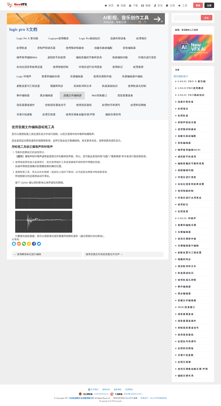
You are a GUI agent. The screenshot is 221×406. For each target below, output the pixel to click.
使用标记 (117, 67)
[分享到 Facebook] (34, 243)
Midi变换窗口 (99, 95)
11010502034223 (101, 394)
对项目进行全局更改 (90, 67)
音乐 (160, 5)
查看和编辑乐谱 (51, 76)
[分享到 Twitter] (39, 243)
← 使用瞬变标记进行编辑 (27, 254)
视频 (148, 5)
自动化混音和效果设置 (29, 67)
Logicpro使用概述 (59, 38)
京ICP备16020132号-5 (133, 394)
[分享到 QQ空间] (29, 243)
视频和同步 (56, 86)
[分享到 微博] (19, 243)
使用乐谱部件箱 (102, 76)
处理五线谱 (48, 114)
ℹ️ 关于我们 (93, 389)
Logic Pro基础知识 (89, 38)
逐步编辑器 (46, 95)
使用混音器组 (84, 105)
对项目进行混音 (147, 57)
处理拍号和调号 (111, 105)
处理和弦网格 (138, 105)
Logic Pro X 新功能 (27, 38)
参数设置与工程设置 (28, 86)
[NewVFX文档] (17, 6)
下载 (135, 5)
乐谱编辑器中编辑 (132, 76)
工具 (184, 5)
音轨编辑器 (129, 48)
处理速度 (138, 67)
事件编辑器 (23, 95)
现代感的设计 (181, 76)
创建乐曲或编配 (103, 48)
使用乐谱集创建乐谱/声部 (80, 114)
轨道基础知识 (110, 86)
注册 (209, 5)
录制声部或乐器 (46, 48)
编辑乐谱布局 (113, 114)
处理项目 (141, 38)
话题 (123, 5)
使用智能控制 (60, 67)
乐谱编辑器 (76, 76)
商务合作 (106, 389)
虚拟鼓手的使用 (56, 57)
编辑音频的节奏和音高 (89, 57)
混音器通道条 (125, 95)
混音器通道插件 (26, 105)
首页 (111, 5)
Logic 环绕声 (24, 76)
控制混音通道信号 (55, 105)
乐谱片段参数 (24, 114)
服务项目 (118, 389)
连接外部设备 (118, 38)
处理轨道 (22, 48)
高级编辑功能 (120, 57)
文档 (172, 5)
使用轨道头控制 (137, 86)
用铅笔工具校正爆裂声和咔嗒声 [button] (32, 146)
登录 (198, 5)
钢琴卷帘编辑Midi (27, 57)
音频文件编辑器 (72, 95)
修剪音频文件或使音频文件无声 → (104, 254)
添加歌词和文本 (83, 86)
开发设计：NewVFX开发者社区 (154, 398)
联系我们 (129, 389)
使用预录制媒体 (75, 48)
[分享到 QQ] (14, 243)
